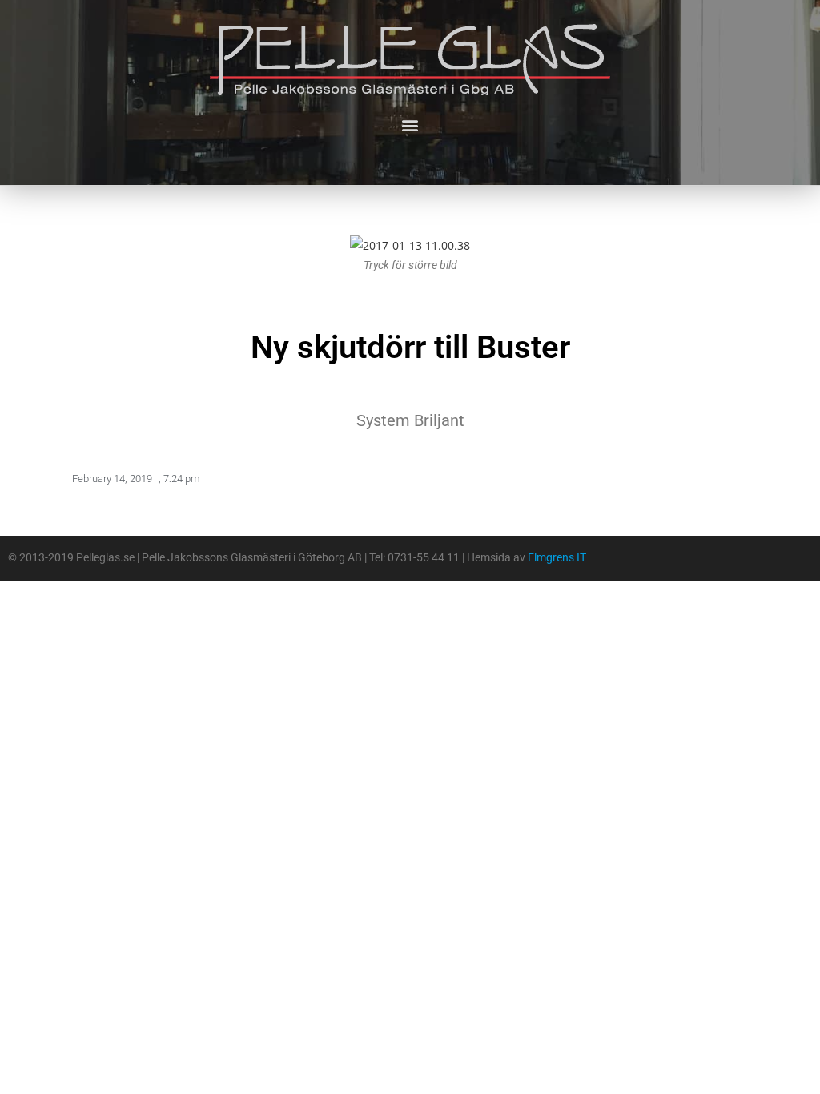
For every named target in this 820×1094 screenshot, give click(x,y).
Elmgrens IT (557, 557)
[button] (410, 124)
